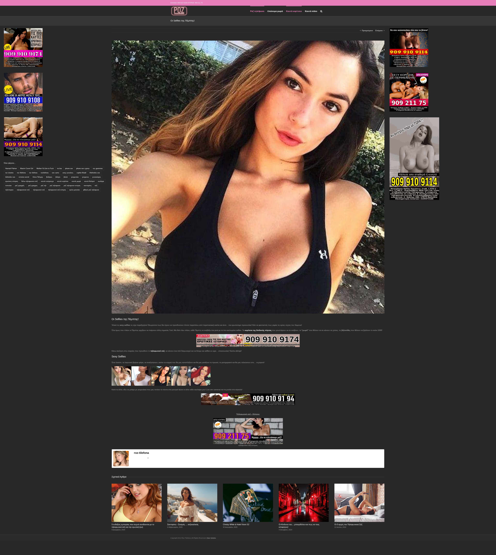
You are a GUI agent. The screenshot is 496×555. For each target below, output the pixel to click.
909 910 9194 (182, 3)
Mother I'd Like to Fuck (45, 168)
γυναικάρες (96, 177)
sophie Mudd (81, 173)
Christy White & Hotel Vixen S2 (236, 524)
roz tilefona (33, 173)
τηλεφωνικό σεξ (39, 190)
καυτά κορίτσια (62, 181)
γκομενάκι (75, 177)
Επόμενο (379, 30)
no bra (59, 168)
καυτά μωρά (76, 181)
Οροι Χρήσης (211, 538)
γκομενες (85, 177)
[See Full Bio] (148, 458)
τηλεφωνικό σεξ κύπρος (57, 190)
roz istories (9, 173)
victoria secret (24, 177)
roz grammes (98, 168)
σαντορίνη (87, 186)
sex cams (55, 173)
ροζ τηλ (43, 186)
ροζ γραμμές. (20, 186)
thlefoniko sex (95, 173)
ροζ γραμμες (32, 186)
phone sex (69, 168)
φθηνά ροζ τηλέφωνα (91, 190)
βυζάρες (49, 177)
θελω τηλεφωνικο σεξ (29, 181)
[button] (321, 11)
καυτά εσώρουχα (47, 181)
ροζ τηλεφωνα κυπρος (72, 186)
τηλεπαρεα (9, 190)
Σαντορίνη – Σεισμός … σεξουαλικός (182, 524)
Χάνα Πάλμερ (38, 177)
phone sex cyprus (83, 168)
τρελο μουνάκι (74, 190)
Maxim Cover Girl (26, 168)
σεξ (96, 186)
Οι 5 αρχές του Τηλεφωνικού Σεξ (348, 524)
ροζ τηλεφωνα (55, 186)
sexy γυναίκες (68, 173)
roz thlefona (21, 173)
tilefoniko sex (10, 177)
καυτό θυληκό (89, 181)
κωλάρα (101, 181)
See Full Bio (140, 458)
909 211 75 (199, 3)
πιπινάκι (8, 186)
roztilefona (44, 173)
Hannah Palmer (11, 168)
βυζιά (66, 177)
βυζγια (58, 177)
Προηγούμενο (367, 30)
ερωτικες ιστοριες (11, 181)
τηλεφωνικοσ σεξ (23, 190)
